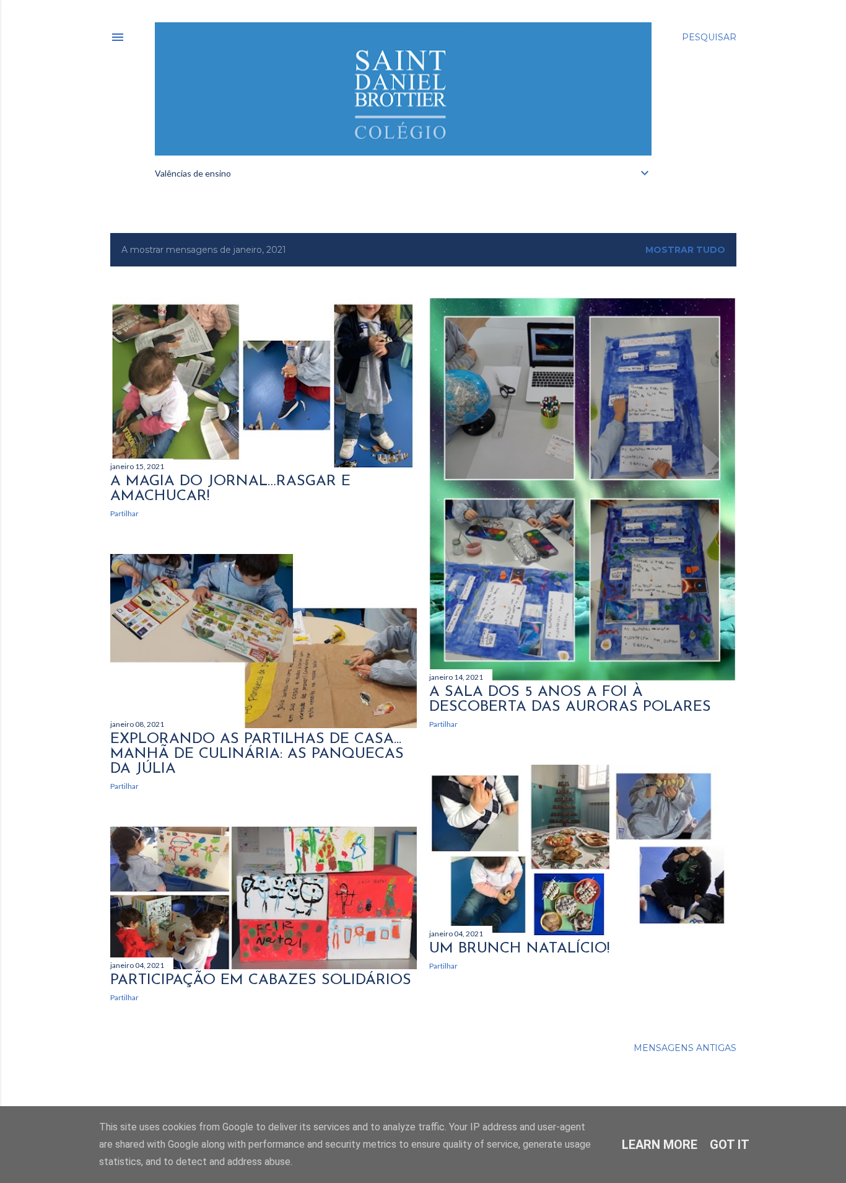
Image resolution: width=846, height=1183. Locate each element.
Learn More (659, 1144)
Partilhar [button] (124, 513)
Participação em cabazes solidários (260, 980)
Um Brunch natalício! (519, 948)
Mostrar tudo (685, 249)
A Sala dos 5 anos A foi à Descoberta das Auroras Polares (570, 700)
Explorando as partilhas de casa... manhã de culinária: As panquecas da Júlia (257, 754)
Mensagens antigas (685, 1047)
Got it (729, 1144)
